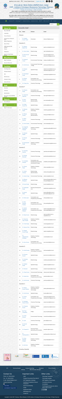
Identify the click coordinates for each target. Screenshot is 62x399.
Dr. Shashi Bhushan (24, 79)
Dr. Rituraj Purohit (24, 114)
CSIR (24, 376)
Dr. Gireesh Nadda (24, 133)
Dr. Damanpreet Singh (25, 143)
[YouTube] (52, 1)
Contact (54, 20)
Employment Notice (27, 389)
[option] (8, 356)
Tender (24, 387)
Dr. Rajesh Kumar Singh (25, 231)
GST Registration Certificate (29, 380)
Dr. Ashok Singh (25, 176)
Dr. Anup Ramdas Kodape (24, 340)
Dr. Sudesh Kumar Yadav (25, 39)
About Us (7, 28)
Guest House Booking (28, 385)
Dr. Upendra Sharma (25, 151)
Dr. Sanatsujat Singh (25, 74)
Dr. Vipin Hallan (25, 51)
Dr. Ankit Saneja (25, 250)
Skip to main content (15, 1)
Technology (18, 20)
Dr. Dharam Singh (24, 90)
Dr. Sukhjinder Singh (25, 188)
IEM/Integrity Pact (27, 391)
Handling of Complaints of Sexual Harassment (30, 382)
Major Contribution (7, 60)
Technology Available (47, 378)
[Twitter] (49, 1)
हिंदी (43, 1)
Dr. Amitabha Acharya (25, 161)
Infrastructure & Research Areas (9, 39)
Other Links (45, 20)
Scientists (6, 87)
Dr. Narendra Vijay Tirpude (25, 219)
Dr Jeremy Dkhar (24, 193)
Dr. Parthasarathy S (25, 334)
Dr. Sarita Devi (25, 276)
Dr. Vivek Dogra (25, 223)
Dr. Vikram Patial (24, 167)
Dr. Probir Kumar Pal (24, 105)
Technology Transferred (47, 376)
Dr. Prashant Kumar (25, 306)
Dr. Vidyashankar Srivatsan (25, 237)
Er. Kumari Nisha (24, 324)
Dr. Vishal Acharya (24, 172)
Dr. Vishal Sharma (24, 297)
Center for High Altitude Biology (8, 54)
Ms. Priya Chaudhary (24, 311)
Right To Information (8, 107)
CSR (51, 20)
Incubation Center (34, 20)
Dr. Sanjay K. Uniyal (25, 60)
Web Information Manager (35, 369)
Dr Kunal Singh (25, 184)
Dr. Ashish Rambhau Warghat (24, 209)
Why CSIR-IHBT (7, 30)
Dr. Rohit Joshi (25, 198)
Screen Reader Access (29, 1)
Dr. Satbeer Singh (24, 264)
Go (58, 24)
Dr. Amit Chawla (25, 123)
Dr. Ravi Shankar (24, 100)
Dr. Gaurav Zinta (25, 227)
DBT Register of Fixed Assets (48, 380)
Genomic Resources (8, 62)
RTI (5, 105)
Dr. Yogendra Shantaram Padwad (25, 128)
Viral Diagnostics (7, 68)
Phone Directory (51, 368)
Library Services (7, 81)
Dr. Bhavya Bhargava (24, 180)
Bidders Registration (8, 41)
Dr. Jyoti (24, 320)
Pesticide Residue (7, 71)
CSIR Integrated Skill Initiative (8, 47)
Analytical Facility (26, 20)
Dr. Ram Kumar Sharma (25, 55)
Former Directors (7, 35)
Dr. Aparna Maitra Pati (24, 47)
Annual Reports (7, 101)
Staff (5, 85)
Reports (7, 99)
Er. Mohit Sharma (24, 119)
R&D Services (6, 76)
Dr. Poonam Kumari (24, 255)
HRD (40, 20)
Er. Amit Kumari (25, 280)
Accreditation (45, 384)
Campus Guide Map (29, 368)
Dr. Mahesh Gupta (24, 109)
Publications (6, 51)
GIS (5, 74)
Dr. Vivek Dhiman (24, 316)
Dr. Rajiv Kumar (25, 215)
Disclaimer (41, 368)
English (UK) (39, 1)
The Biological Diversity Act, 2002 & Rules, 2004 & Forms (50, 386)
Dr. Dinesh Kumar (24, 138)
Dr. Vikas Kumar (25, 272)
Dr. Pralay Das (25, 83)
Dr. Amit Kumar (25, 65)
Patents (5, 49)
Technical (6, 90)
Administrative (7, 93)
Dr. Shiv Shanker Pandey (24, 203)
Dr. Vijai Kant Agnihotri (25, 95)
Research (11, 20)
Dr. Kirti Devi (25, 345)
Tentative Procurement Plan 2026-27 (31, 378)
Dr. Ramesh (24, 268)
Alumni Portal (6, 43)
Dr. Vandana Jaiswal (25, 259)
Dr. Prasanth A (25, 329)
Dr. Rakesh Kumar (24, 69)
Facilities (7, 66)
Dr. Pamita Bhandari (24, 156)
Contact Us (25, 393)
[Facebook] (47, 1)
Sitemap (23, 369)
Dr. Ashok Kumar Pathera (25, 288)
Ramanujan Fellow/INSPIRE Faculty (9, 96)
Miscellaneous (9, 58)
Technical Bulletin (17, 368)
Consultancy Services (47, 382)
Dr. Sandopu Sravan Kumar (25, 302)
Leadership (6, 33)
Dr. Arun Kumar (25, 242)
